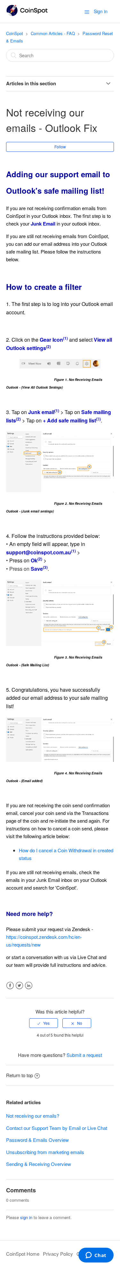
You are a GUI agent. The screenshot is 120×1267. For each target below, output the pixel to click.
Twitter (19, 986)
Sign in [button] (101, 11)
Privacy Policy (58, 1253)
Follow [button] (60, 146)
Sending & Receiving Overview (38, 1164)
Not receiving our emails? (32, 1115)
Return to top (19, 1075)
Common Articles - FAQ (53, 33)
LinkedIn (29, 986)
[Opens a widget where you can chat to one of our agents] (96, 1256)
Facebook (10, 986)
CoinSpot (14, 33)
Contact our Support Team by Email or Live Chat (56, 1127)
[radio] (43, 1023)
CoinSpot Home (22, 1253)
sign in (26, 1217)
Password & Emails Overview (37, 1139)
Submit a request (84, 1054)
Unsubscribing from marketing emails (45, 1152)
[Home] (27, 14)
